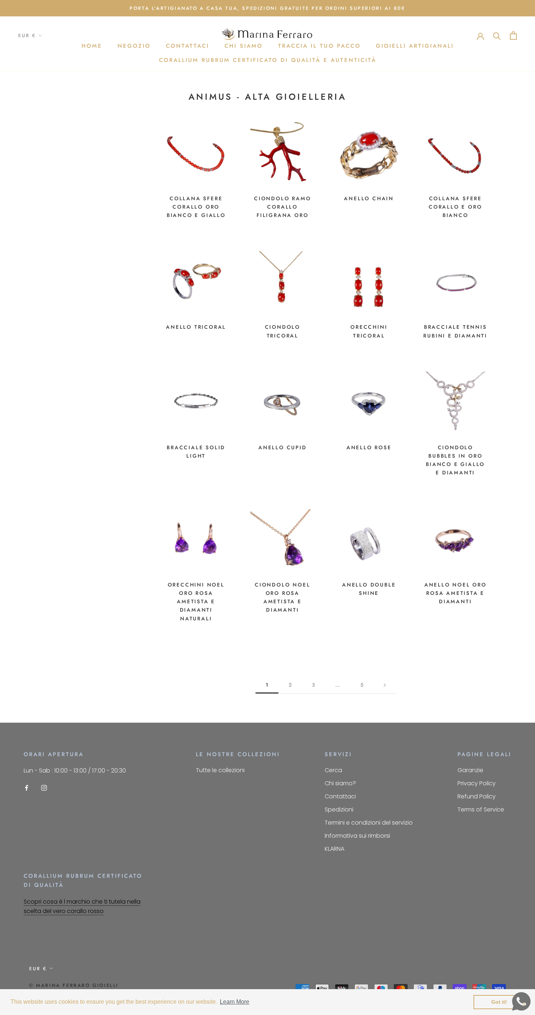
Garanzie (470, 770)
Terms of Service (480, 809)
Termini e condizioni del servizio (369, 822)
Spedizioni (339, 809)
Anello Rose (369, 447)
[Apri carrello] (513, 35)
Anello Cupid (282, 447)
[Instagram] (44, 788)
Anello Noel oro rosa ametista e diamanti (455, 593)
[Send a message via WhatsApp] (521, 1001)
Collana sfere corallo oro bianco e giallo (196, 207)
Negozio (134, 46)
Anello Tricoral (196, 327)
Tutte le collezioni (220, 770)
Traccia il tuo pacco (319, 46)
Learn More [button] (234, 1002)
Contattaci (187, 46)
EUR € (27, 35)
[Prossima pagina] (384, 685)
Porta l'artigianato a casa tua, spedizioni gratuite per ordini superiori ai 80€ (267, 8)
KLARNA (334, 849)
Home (92, 46)
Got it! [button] (499, 1002)
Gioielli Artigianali (415, 46)
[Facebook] (26, 788)
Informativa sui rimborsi (357, 836)
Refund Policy (476, 796)
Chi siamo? (340, 783)
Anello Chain (369, 198)
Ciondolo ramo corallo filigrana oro (282, 207)
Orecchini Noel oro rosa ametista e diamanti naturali (196, 601)
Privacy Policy (476, 783)
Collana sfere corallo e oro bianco (455, 207)
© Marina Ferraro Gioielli (74, 985)
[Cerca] (497, 35)
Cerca (333, 770)
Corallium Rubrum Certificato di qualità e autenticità (267, 60)
